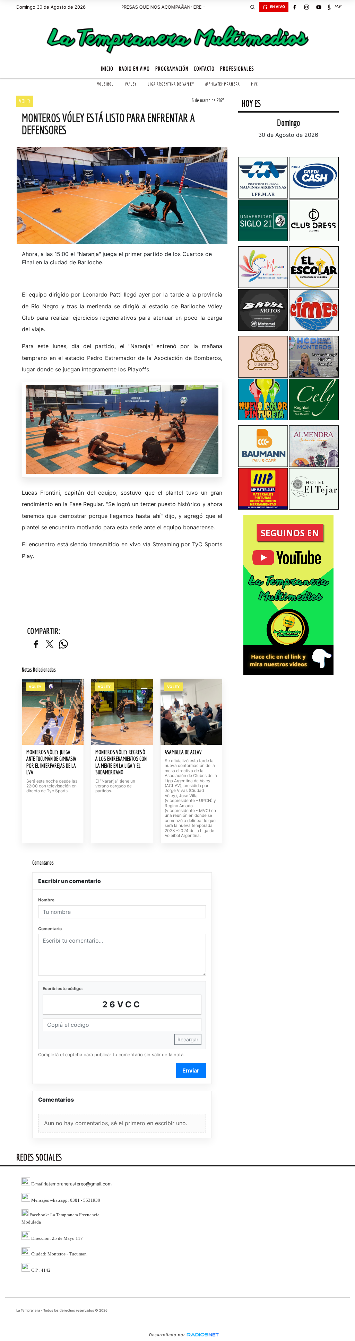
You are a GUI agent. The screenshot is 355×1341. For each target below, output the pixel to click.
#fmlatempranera (222, 84)
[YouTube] (319, 7)
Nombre (46, 899)
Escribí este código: (63, 988)
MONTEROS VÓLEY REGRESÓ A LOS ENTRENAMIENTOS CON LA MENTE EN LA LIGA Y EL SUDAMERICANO (121, 762)
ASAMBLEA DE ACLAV (183, 752)
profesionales (237, 68)
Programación (171, 68)
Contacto (204, 68)
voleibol (105, 84)
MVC (254, 84)
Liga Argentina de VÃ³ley (171, 84)
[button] (253, 7)
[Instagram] (307, 7)
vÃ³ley (131, 84)
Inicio (107, 68)
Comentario (50, 928)
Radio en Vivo (134, 68)
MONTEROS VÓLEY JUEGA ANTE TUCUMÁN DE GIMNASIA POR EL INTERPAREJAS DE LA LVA (51, 762)
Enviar (190, 1070)
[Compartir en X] (49, 644)
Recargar (188, 1039)
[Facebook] (295, 7)
